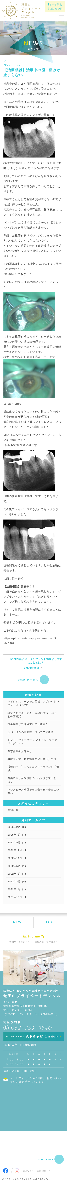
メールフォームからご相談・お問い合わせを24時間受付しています (35, 1079)
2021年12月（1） (18, 897)
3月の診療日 (31, 668)
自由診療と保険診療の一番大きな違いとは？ (32, 779)
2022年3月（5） (17, 881)
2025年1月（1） (17, 834)
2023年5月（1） (17, 842)
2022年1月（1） (17, 889)
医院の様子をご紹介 (45, 941)
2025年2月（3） (17, 826)
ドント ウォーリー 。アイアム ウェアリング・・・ (32, 741)
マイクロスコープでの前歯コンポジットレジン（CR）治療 (33, 703)
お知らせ (13, 810)
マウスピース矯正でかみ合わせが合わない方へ (33, 791)
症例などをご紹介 (18, 941)
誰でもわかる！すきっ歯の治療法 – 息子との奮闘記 (32, 714)
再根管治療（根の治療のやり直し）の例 (32, 759)
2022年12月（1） (18, 850)
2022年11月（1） (18, 858)
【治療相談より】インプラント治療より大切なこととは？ (35, 660)
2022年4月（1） (17, 873)
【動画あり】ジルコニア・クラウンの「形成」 (33, 768)
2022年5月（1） (17, 866)
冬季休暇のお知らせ (20, 751)
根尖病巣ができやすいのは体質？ (28, 724)
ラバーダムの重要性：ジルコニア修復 (31, 732)
